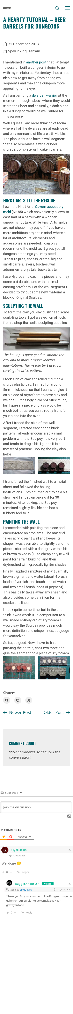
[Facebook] (6, 700)
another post (36, 62)
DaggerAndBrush (27, 884)
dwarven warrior (44, 95)
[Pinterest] (17, 700)
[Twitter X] (29, 700)
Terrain (34, 51)
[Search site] (57, 8)
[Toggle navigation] (67, 8)
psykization (19, 850)
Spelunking (17, 51)
